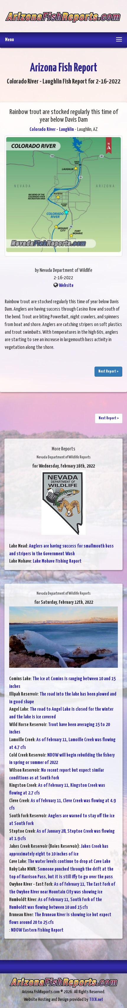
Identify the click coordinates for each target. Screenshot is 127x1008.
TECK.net (96, 999)
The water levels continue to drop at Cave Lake (69, 861)
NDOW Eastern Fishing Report (37, 930)
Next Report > (108, 371)
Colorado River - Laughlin (52, 129)
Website (66, 285)
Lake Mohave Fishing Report (57, 561)
